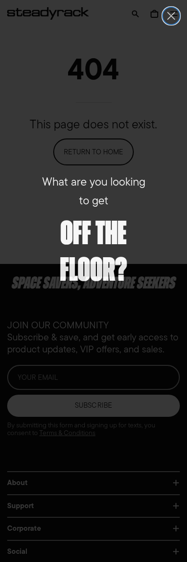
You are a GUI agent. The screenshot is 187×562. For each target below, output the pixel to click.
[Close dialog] (171, 16)
